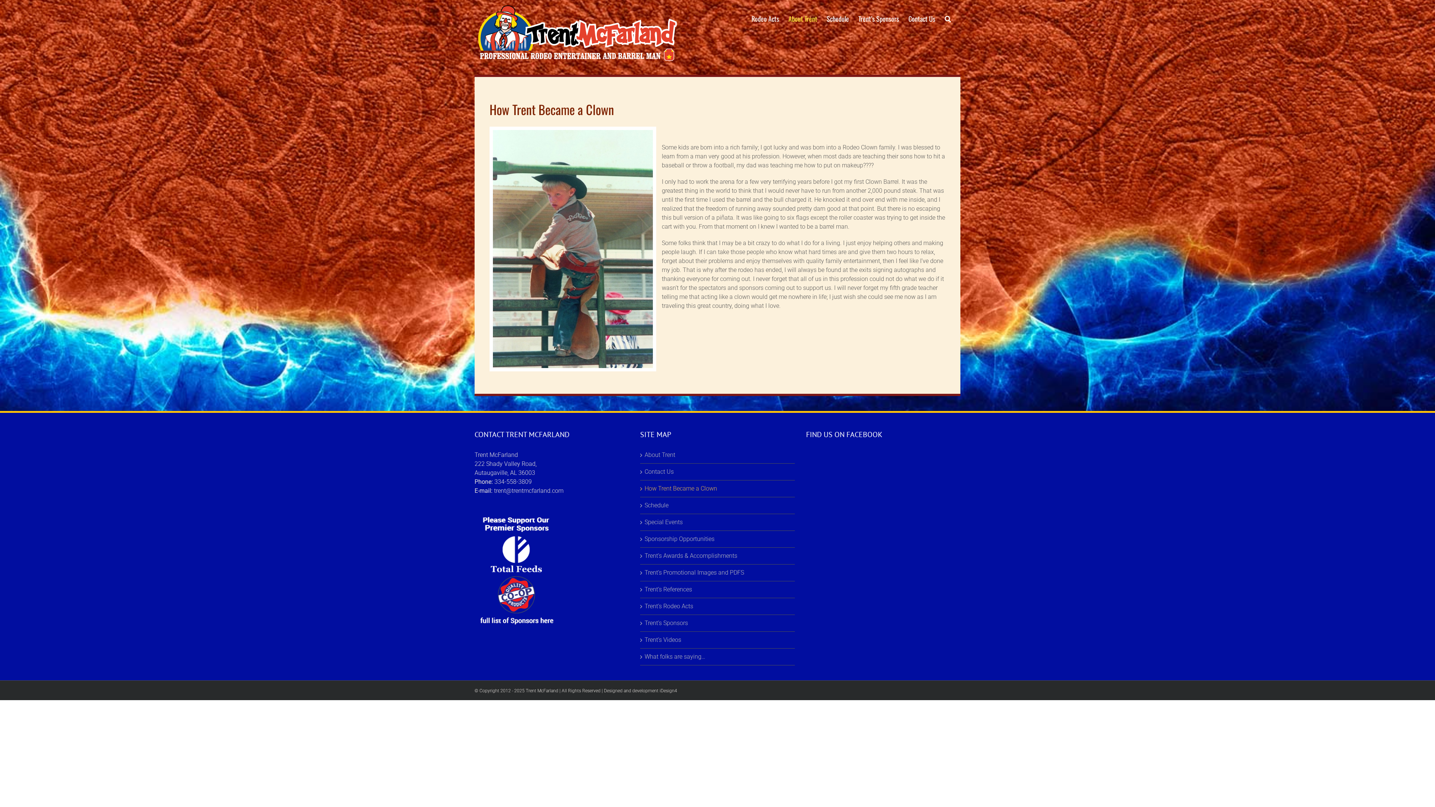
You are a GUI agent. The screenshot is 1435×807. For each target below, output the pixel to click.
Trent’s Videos (663, 639)
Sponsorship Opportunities (680, 538)
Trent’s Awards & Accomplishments (691, 555)
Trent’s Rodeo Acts (669, 606)
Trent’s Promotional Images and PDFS (694, 572)
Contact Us (659, 471)
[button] (948, 18)
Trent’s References (668, 589)
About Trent (660, 454)
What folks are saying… (675, 656)
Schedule (657, 505)
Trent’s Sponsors (666, 623)
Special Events (664, 522)
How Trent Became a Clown (681, 488)
